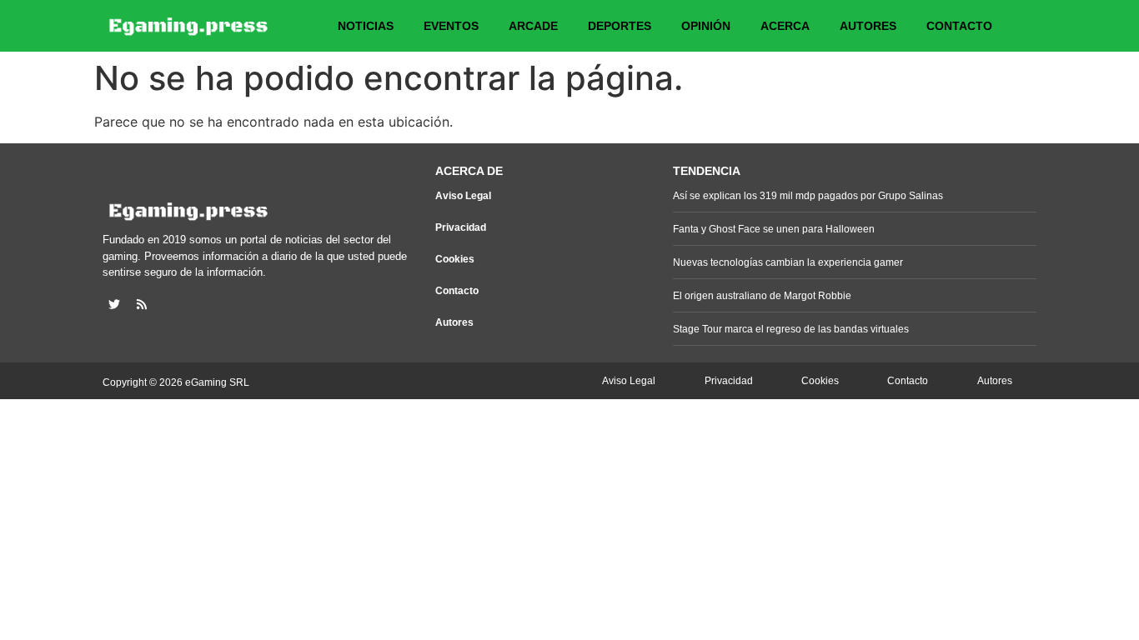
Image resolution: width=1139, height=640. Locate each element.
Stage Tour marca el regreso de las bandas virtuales (791, 329)
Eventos (451, 25)
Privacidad (460, 227)
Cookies (454, 259)
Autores (868, 25)
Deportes (619, 25)
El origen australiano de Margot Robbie (762, 296)
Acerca (785, 25)
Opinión (705, 25)
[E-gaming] (189, 25)
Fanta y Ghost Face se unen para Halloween (774, 229)
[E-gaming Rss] (141, 304)
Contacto (959, 25)
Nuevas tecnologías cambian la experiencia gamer (788, 262)
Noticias (366, 25)
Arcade (533, 25)
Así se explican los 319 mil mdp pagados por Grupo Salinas (808, 196)
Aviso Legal (463, 196)
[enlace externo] (114, 304)
